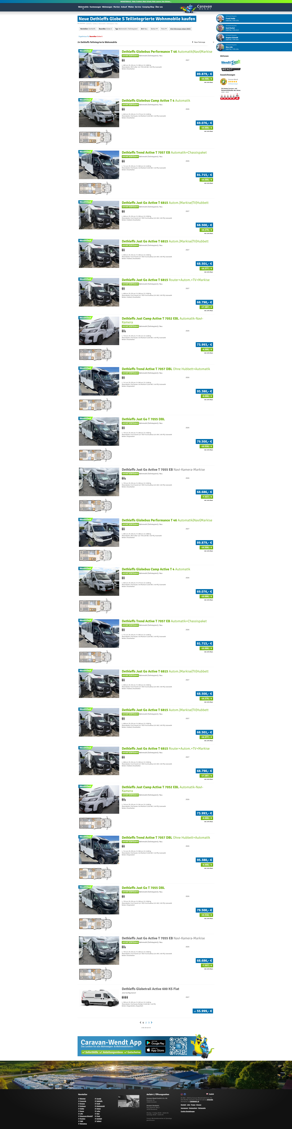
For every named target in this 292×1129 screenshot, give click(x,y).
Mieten (131, 7)
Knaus (82, 1111)
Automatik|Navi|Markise (167, 52)
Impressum (184, 1108)
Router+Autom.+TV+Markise (166, 280)
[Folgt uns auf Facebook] (185, 1095)
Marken (116, 7)
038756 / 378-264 (232, 40)
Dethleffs (99, 1101)
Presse (193, 1105)
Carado (98, 1099)
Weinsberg (83, 1124)
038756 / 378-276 (232, 20)
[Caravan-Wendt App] (146, 1059)
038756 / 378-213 (232, 30)
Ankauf (124, 7)
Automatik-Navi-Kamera (162, 320)
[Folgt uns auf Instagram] (182, 1095)
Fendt (98, 1104)
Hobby (82, 1109)
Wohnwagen (107, 7)
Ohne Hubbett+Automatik (166, 369)
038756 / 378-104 (232, 49)
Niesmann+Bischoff (86, 1116)
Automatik (156, 100)
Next (97, 1114)
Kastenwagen (95, 7)
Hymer (98, 1109)
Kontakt (183, 1105)
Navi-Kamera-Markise (163, 469)
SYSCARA (210, 1100)
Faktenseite (202, 1108)
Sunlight (99, 1119)
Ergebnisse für (84, 36)
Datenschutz (193, 1108)
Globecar (83, 1106)
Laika (98, 1111)
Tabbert (98, 1121)
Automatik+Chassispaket (164, 152)
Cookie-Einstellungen (188, 1111)
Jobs (188, 1105)
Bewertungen (233, 84)
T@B (81, 1121)
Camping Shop (148, 7)
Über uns (159, 7)
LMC (81, 1114)
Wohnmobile (83, 7)
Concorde (83, 1101)
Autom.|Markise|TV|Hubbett (165, 203)
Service (138, 7)
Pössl (98, 1116)
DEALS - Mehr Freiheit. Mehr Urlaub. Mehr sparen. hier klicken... (145, 2)
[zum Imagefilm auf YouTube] (129, 1107)
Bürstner (83, 1099)
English (211, 1094)
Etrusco (82, 1104)
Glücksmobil (100, 1106)
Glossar (198, 1105)
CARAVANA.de (194, 1101)
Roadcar (82, 1119)
